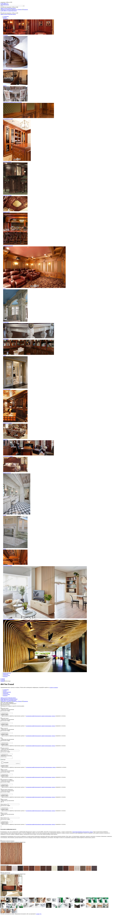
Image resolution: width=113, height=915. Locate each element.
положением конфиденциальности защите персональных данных (40, 715)
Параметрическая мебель (8, 619)
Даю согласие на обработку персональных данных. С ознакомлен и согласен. (34, 715)
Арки (4, 288)
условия (37, 913)
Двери (4, 355)
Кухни (4, 515)
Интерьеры (5, 18)
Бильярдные (6, 322)
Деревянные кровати (7, 456)
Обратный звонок (12, 700)
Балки (4, 549)
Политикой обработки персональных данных (83, 831)
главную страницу (54, 687)
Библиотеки (6, 339)
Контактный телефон (5, 710)
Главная (2, 681)
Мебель (4, 85)
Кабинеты (5, 439)
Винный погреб (6, 389)
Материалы (5, 674)
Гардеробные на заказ (8, 118)
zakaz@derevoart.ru (5, 699)
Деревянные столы (7, 423)
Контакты (5, 676)
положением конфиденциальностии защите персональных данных (41, 767)
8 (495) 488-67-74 (4, 3)
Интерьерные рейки (7, 565)
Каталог (5, 17)
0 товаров (3, 678)
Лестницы (5, 35)
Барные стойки (6, 212)
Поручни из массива (7, 69)
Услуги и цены (6, 675)
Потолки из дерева (7, 195)
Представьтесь (4, 750)
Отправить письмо (13, 699)
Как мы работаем (7, 673)
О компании (6, 16)
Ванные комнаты (7, 472)
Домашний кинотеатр (8, 245)
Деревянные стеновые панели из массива (12, 102)
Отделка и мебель (7, 161)
